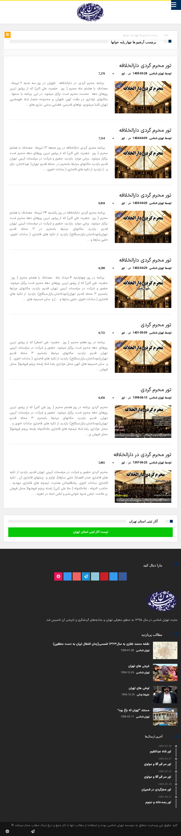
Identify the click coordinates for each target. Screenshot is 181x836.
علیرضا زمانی (143, 695)
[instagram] (67, 576)
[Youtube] (77, 576)
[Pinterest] (104, 576)
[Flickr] (86, 576)
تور (123, 74)
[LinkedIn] (95, 576)
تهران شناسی (156, 74)
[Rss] (58, 576)
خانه (166, 35)
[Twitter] (113, 576)
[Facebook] (123, 576)
